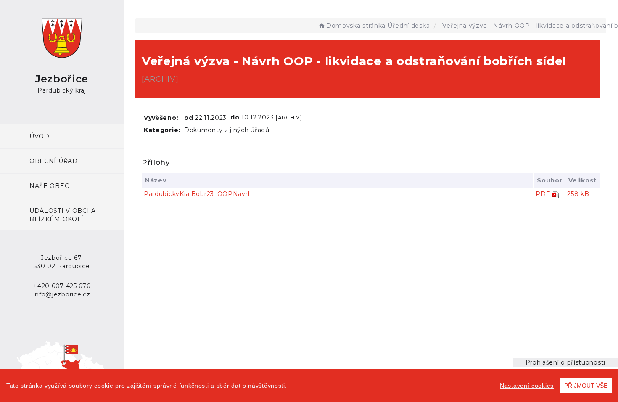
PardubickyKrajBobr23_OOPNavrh (198, 194)
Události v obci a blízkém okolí (62, 215)
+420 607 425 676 (61, 286)
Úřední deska (409, 25)
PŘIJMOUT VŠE (585, 385)
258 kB (578, 194)
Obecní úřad (53, 161)
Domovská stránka (356, 25)
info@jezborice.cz (62, 294)
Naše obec (49, 186)
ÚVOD (39, 136)
